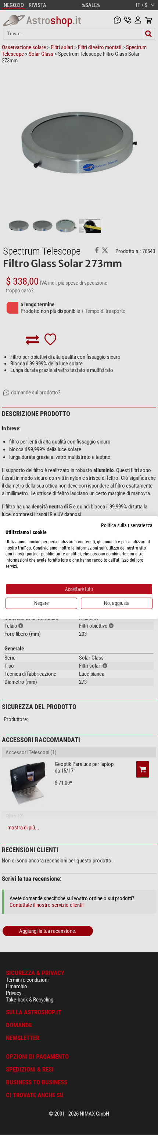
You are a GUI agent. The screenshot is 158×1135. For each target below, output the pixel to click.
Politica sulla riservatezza (126, 525)
